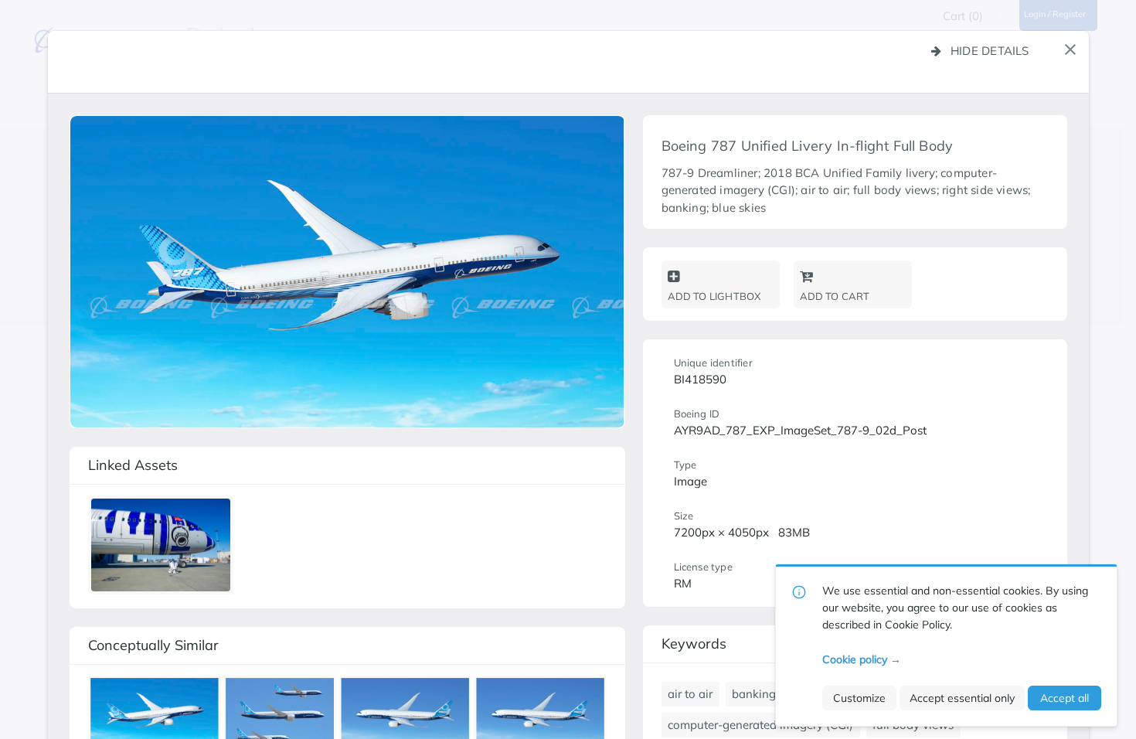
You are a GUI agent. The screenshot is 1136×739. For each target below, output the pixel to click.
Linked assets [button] (133, 465)
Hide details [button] (990, 50)
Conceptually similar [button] (153, 645)
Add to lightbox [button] (714, 296)
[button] (1070, 49)
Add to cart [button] (835, 296)
